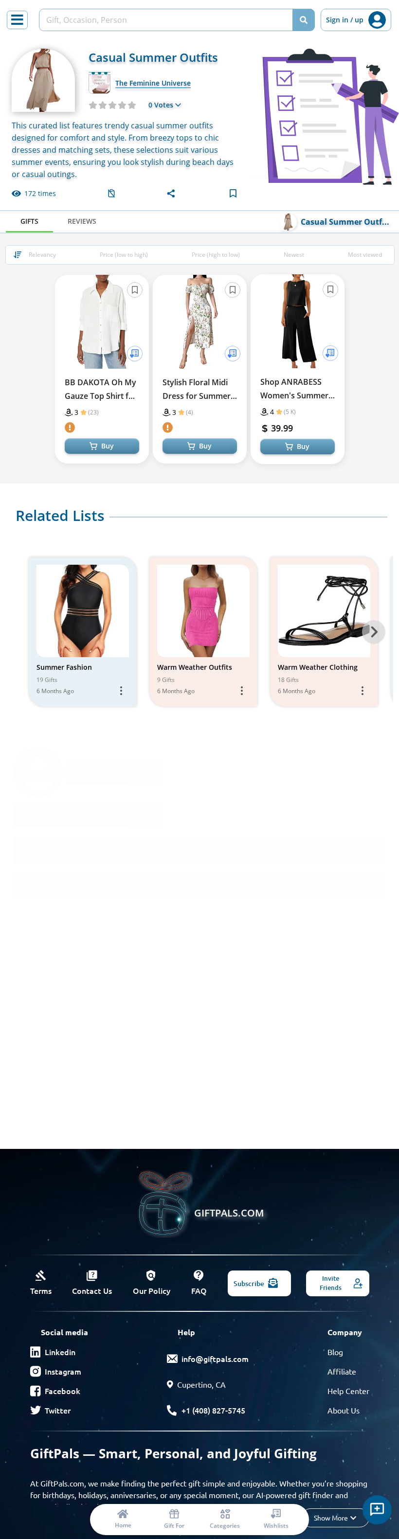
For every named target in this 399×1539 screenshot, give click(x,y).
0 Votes (160, 104)
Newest (294, 255)
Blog (335, 1352)
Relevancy (42, 255)
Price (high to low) (216, 255)
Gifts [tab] (29, 221)
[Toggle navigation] (17, 20)
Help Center (348, 1391)
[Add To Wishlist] (135, 353)
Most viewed (365, 255)
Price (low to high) (124, 255)
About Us (343, 1410)
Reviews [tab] (82, 221)
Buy (107, 445)
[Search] (303, 20)
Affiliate (341, 1371)
